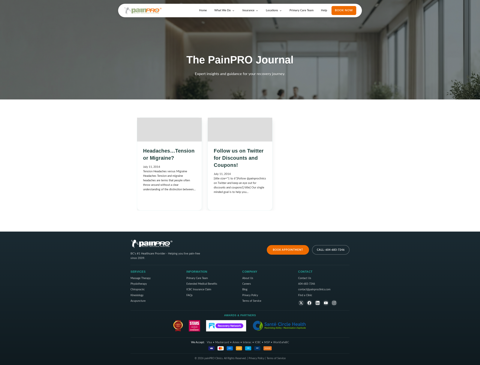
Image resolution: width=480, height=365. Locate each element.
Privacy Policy (250, 295)
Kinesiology (136, 295)
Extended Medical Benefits (201, 284)
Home (203, 10)
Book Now (344, 10)
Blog (244, 289)
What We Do (222, 10)
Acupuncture (138, 301)
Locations (272, 10)
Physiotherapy (138, 284)
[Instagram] (334, 303)
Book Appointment (288, 249)
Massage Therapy (140, 278)
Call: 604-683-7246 (331, 249)
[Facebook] (309, 303)
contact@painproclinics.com (314, 289)
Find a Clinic (305, 295)
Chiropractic (137, 289)
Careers (246, 284)
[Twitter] (301, 303)
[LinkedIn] (318, 303)
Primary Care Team (302, 10)
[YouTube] (326, 303)
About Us (247, 278)
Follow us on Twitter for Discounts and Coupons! (239, 158)
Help (324, 10)
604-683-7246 (306, 284)
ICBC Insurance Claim (198, 289)
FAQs (189, 295)
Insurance (248, 10)
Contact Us (304, 278)
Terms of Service (251, 301)
